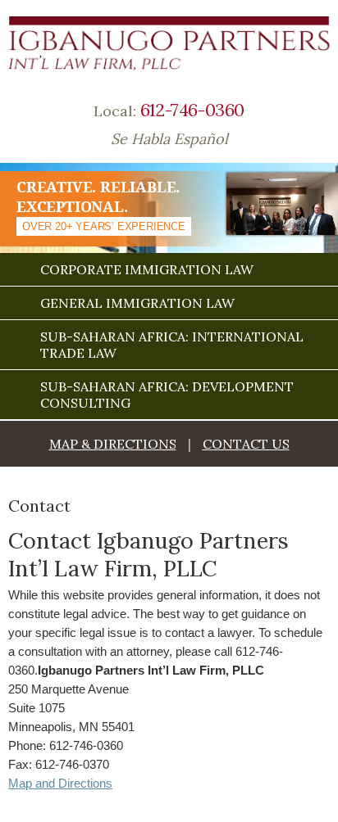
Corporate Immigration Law (147, 269)
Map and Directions (60, 783)
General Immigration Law (137, 303)
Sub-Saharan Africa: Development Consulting (167, 394)
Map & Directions (112, 444)
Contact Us (246, 444)
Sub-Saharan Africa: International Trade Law (172, 344)
